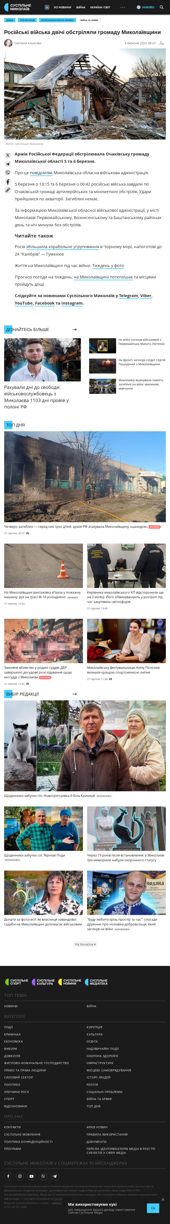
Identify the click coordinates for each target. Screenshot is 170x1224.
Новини (11, 1006)
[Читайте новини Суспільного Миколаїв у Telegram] (55, 1176)
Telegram (128, 295)
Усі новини (62, 7)
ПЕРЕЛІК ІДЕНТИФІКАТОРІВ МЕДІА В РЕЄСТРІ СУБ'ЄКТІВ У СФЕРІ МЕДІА (121, 1151)
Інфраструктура (100, 1063)
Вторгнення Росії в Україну (57, 20)
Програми (12, 1149)
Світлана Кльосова (28, 43)
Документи (96, 1142)
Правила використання (107, 1134)
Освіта (92, 1041)
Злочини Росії (16, 1092)
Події (8, 1027)
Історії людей (98, 1077)
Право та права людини (25, 1070)
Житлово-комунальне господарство (36, 1063)
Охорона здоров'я (102, 1056)
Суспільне (60, 1199)
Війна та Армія (89, 20)
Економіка (13, 1041)
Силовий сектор (18, 1077)
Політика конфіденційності (28, 1142)
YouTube (24, 303)
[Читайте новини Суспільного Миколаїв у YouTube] (31, 1176)
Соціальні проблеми (105, 1092)
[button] (7, 155)
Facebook (45, 303)
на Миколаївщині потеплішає (103, 277)
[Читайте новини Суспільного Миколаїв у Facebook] (8, 1176)
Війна (80, 7)
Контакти (12, 1127)
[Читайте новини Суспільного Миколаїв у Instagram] (20, 1176)
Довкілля (12, 1056)
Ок (153, 1208)
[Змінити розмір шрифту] (162, 43)
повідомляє (41, 172)
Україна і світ (100, 7)
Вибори (10, 1049)
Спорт (9, 1099)
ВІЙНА (9, 20)
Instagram (72, 303)
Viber (145, 295)
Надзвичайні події (103, 1049)
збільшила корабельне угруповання (62, 246)
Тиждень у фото (108, 265)
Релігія (92, 1085)
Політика (12, 1085)
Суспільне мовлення (22, 1134)
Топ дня (94, 1106)
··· (122, 7)
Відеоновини (15, 1106)
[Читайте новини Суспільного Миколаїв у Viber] (43, 1176)
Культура (95, 1034)
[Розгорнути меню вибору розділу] (47, 7)
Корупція (94, 1027)
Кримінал (12, 1034)
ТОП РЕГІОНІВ (27, 20)
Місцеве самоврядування (109, 1070)
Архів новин (97, 1127)
